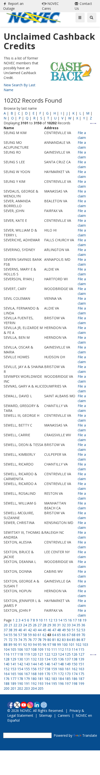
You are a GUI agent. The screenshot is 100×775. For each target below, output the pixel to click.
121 (40, 654)
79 (44, 639)
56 (15, 634)
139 (81, 659)
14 (60, 620)
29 (49, 625)
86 (78, 639)
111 (54, 649)
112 (61, 649)
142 (20, 664)
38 (10, 630)
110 (47, 649)
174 (74, 673)
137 (68, 659)
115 (81, 649)
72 (10, 639)
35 (78, 625)
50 (69, 630)
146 (47, 664)
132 (34, 659)
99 (59, 644)
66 (64, 634)
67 (69, 634)
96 (44, 644)
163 (81, 669)
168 (34, 673)
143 (27, 664)
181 (40, 678)
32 (64, 625)
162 (74, 669)
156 (34, 669)
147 (54, 664)
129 (13, 659)
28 (44, 625)
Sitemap (45, 715)
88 (6, 644)
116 (6, 654)
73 (15, 639)
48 (59, 630)
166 (20, 673)
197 (68, 683)
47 (54, 630)
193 (40, 683)
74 (20, 639)
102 (78, 644)
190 (20, 683)
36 (83, 625)
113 (68, 649)
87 (83, 639)
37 (6, 630)
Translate (89, 735)
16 (70, 620)
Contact (83, 6)
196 (61, 683)
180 (34, 678)
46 (49, 630)
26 (35, 625)
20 (6, 625)
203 (27, 688)
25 (30, 625)
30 (54, 625)
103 (85, 644)
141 (13, 664)
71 (6, 639)
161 (68, 669)
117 (13, 654)
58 (25, 634)
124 (61, 654)
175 (81, 673)
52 (78, 630)
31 (59, 625)
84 (69, 639)
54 (6, 634)
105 (13, 649)
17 (75, 620)
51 (73, 630)
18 (80, 620)
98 (54, 644)
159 (54, 669)
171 (54, 673)
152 (6, 669)
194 (47, 683)
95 (40, 644)
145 (40, 664)
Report (13, 6)
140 (6, 664)
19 (84, 620)
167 (27, 673)
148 (61, 664)
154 (20, 669)
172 (61, 673)
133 (40, 659)
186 (74, 678)
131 (27, 659)
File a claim (82, 135)
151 (81, 664)
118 (20, 654)
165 (13, 673)
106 (20, 649)
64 (54, 634)
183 (54, 678)
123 (54, 654)
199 (81, 683)
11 (46, 620)
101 (72, 644)
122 (47, 654)
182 (47, 678)
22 (15, 625)
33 (69, 625)
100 (65, 644)
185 (68, 678)
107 (27, 649)
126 (74, 654)
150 (74, 664)
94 (35, 644)
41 (25, 630)
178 (20, 678)
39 (15, 630)
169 (40, 673)
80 (49, 639)
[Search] (91, 17)
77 (35, 639)
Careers (64, 715)
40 (20, 630)
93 (30, 644)
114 (74, 649)
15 (65, 620)
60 (35, 634)
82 (59, 639)
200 (6, 688)
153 (13, 669)
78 (40, 639)
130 (20, 659)
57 (20, 634)
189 (13, 683)
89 (10, 644)
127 (81, 654)
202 (20, 688)
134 (47, 659)
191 (27, 683)
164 (6, 673)
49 (64, 630)
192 (34, 683)
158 (47, 669)
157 (40, 669)
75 (25, 639)
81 (54, 639)
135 (54, 659)
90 (15, 644)
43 (35, 630)
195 (54, 683)
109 (40, 649)
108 (34, 649)
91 (20, 644)
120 (34, 654)
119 (27, 654)
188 (6, 683)
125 (68, 654)
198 (74, 683)
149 (68, 664)
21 (10, 625)
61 (40, 634)
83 (64, 639)
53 (83, 630)
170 (47, 673)
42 (30, 630)
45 (44, 630)
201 (13, 688)
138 (74, 659)
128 (6, 659)
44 (40, 630)
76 (30, 639)
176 (6, 678)
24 (25, 625)
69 (78, 634)
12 (50, 620)
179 (27, 678)
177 (13, 678)
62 (44, 634)
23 (20, 625)
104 (6, 649)
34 (73, 625)
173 (68, 673)
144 (34, 664)
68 (73, 634)
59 (30, 634)
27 (40, 625)
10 (41, 620)
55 (10, 634)
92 (25, 644)
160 (61, 669)
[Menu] (80, 17)
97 (49, 644)
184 (61, 678)
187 (81, 678)
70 (83, 634)
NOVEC (50, 6)
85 (73, 639)
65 (59, 634)
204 (34, 688)
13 (55, 620)
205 (40, 688)
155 (27, 669)
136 (61, 659)
